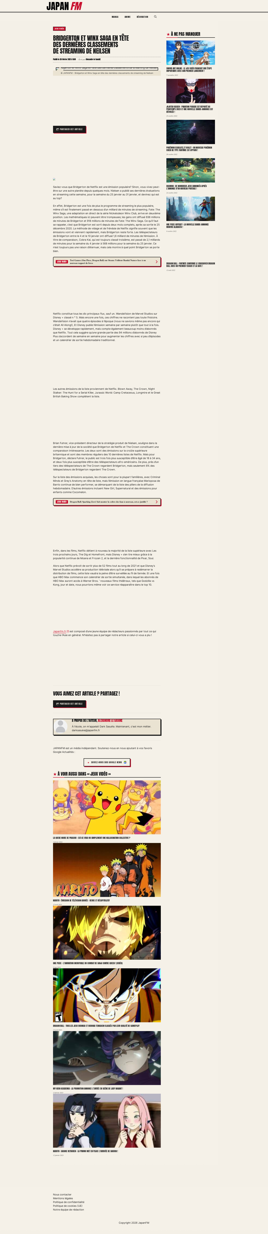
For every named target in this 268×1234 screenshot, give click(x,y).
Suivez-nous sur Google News (106, 762)
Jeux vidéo (59, 28)
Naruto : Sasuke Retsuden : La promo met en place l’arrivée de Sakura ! (85, 1151)
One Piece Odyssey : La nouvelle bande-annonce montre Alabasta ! (187, 225)
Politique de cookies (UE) (67, 1205)
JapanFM (143, 1222)
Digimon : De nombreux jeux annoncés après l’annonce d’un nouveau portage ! (186, 187)
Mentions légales (63, 1198)
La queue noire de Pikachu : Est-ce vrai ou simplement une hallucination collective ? (91, 838)
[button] (155, 17)
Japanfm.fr (59, 631)
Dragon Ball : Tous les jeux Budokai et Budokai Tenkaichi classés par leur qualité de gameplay (96, 1026)
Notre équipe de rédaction (68, 1209)
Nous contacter (62, 1194)
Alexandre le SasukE (110, 720)
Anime (128, 16)
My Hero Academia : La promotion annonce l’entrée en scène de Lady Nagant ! (88, 1088)
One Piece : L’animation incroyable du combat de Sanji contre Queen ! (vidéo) (88, 963)
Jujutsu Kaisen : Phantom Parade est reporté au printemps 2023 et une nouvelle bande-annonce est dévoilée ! (189, 109)
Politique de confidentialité (68, 1202)
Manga (115, 16)
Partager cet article (71, 129)
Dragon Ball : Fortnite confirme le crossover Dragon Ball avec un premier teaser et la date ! (190, 264)
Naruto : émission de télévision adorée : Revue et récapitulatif (81, 900)
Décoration (142, 16)
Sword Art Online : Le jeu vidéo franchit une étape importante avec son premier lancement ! (189, 69)
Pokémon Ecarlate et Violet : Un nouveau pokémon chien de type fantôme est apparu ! (189, 148)
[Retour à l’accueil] (64, 5)
